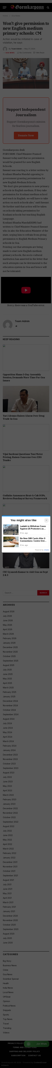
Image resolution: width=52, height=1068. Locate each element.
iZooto (46, 550)
